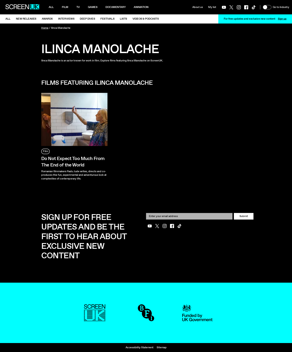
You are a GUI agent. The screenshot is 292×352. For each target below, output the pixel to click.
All (51, 7)
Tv (78, 7)
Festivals (107, 19)
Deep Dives (87, 19)
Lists (123, 19)
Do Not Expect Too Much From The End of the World (72, 161)
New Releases (26, 19)
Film (65, 7)
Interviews (66, 19)
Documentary (115, 7)
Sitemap (161, 347)
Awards (47, 19)
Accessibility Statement (139, 347)
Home (44, 28)
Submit (243, 216)
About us (197, 7)
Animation (141, 7)
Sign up (282, 19)
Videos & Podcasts (145, 19)
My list (212, 7)
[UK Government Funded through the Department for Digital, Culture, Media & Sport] (197, 319)
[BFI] (146, 319)
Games (93, 7)
